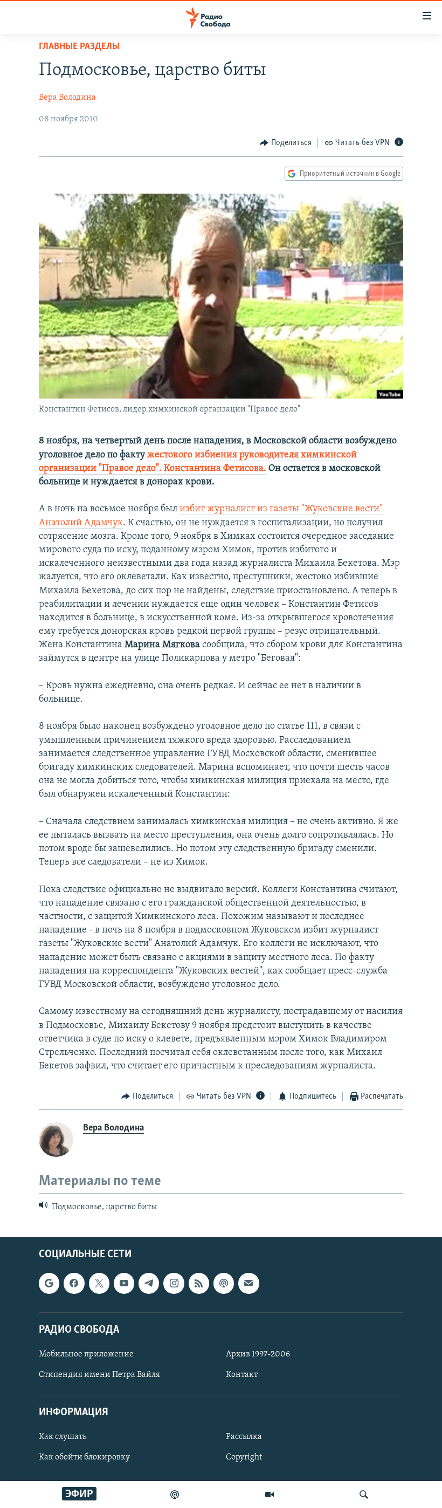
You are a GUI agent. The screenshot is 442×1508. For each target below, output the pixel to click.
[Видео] (269, 1494)
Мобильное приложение (86, 1354)
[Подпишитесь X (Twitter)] (99, 1283)
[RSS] (199, 1283)
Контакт (242, 1374)
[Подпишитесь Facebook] (74, 1283)
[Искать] (364, 1494)
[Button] (286, 143)
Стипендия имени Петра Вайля (99, 1374)
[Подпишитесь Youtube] (124, 1283)
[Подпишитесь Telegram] (149, 1283)
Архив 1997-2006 (258, 1354)
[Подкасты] (223, 1283)
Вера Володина (67, 97)
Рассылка (244, 1436)
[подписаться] (248, 1283)
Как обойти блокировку (84, 1457)
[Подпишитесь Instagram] (173, 1283)
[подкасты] (174, 1494)
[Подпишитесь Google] (49, 1283)
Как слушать (62, 1436)
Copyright (244, 1457)
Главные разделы (79, 47)
